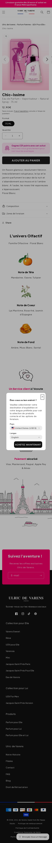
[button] (42, 397)
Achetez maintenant (28, 444)
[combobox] (24, 428)
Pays (12, 424)
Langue (13, 433)
